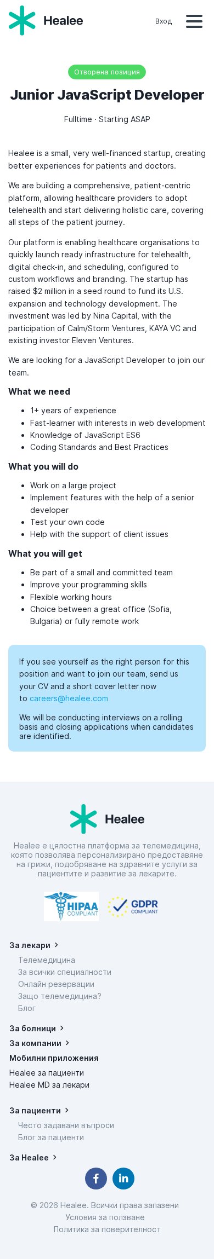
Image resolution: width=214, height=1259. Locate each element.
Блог (27, 1008)
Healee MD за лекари (49, 1084)
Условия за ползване (107, 1217)
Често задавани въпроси (66, 1125)
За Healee (29, 1157)
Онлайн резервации (56, 984)
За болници (32, 1028)
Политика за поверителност (107, 1229)
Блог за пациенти (51, 1137)
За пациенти (35, 1110)
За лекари (29, 945)
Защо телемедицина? (60, 996)
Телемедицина (46, 960)
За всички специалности (64, 972)
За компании (35, 1043)
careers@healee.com (69, 698)
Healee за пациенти (46, 1072)
